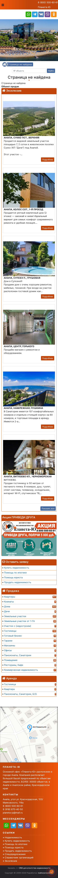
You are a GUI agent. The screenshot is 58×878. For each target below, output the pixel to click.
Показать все (48, 508)
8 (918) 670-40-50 (13, 809)
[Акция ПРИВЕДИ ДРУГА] (29, 538)
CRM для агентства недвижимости (34, 868)
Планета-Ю (44, 7)
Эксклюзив (11, 860)
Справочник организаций (19, 857)
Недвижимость (13, 837)
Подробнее (47, 159)
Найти (51, 71)
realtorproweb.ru (45, 873)
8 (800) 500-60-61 (48, 2)
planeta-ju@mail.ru (13, 812)
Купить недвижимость (17, 840)
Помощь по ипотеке (16, 844)
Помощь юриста (14, 847)
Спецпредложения (15, 854)
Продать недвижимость (18, 850)
